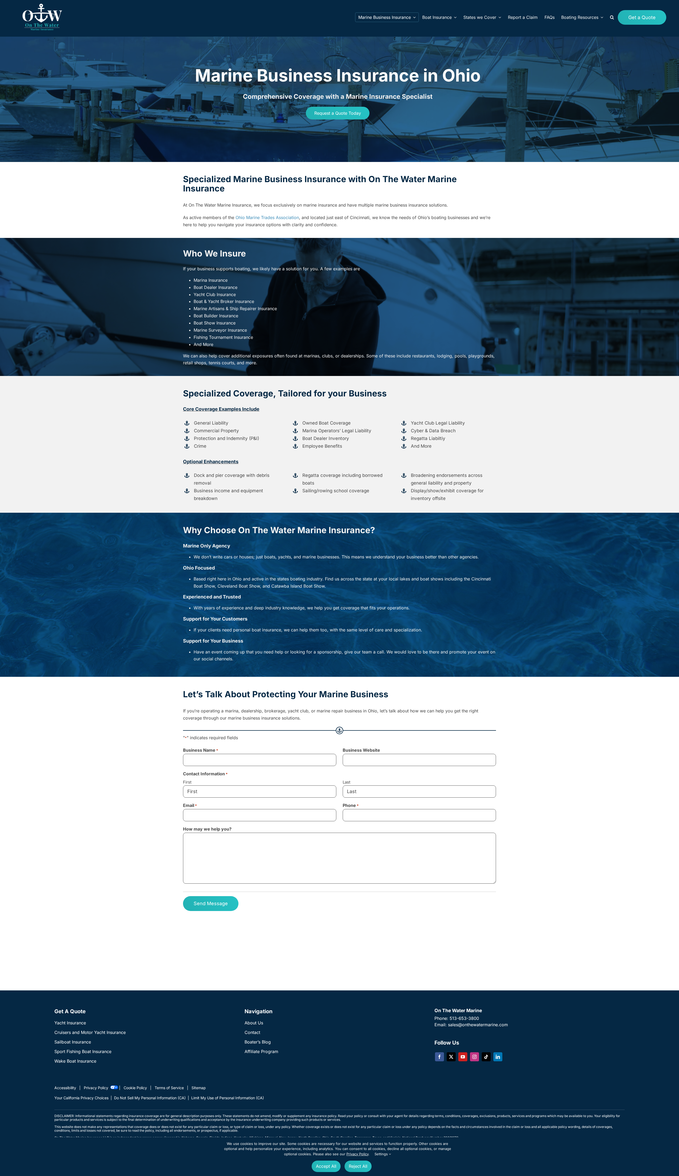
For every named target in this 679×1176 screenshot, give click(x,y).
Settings (382, 1154)
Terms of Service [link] (169, 1087)
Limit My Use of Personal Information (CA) (227, 1098)
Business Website (361, 750)
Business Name (200, 750)
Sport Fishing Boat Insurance (82, 1051)
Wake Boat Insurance (75, 1061)
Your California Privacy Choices (81, 1098)
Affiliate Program (261, 1051)
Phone (351, 805)
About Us (254, 1022)
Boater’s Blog (258, 1042)
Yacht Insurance (70, 1022)
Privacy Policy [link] (96, 1087)
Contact (252, 1032)
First (187, 782)
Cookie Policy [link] (135, 1087)
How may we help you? (207, 829)
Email (190, 805)
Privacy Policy (357, 1154)
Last (346, 782)
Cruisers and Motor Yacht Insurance (90, 1032)
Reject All (358, 1166)
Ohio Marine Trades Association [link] (267, 217)
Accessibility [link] (65, 1087)
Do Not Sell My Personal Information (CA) (150, 1098)
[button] (612, 17)
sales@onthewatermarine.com (478, 1024)
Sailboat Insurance (72, 1042)
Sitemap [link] (198, 1087)
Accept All (326, 1166)
